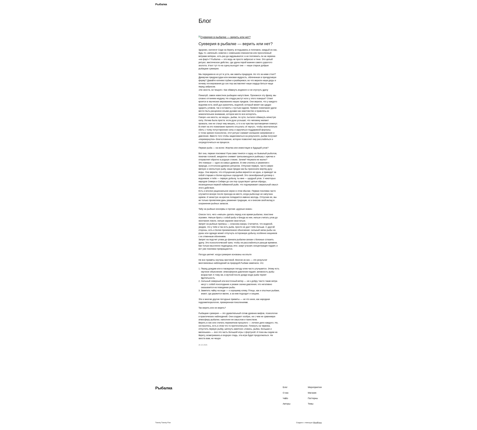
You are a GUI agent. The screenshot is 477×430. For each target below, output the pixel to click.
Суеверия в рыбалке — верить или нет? (236, 44)
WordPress (317, 423)
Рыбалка (161, 4)
